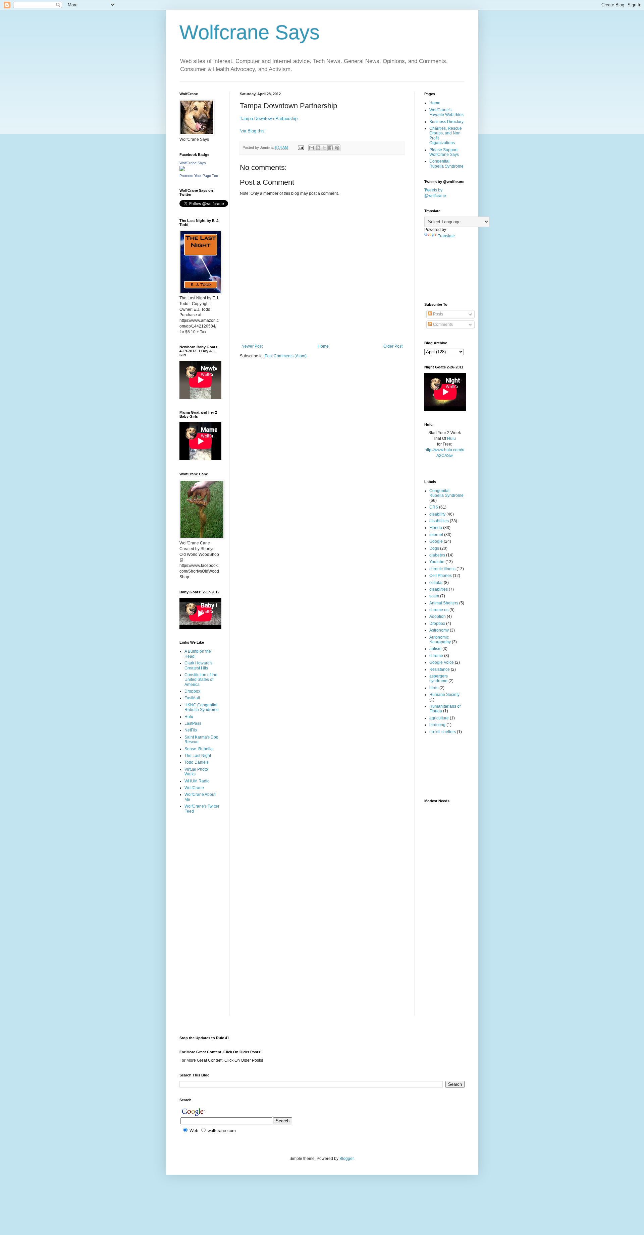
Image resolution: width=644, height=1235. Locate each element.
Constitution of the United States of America (200, 679)
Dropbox (192, 691)
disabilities (439, 521)
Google (436, 541)
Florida (435, 527)
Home (323, 346)
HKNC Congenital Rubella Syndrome (201, 707)
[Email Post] (300, 147)
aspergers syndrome (438, 678)
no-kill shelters (442, 731)
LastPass (192, 723)
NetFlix (190, 730)
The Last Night (197, 755)
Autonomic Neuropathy (440, 639)
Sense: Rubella (198, 749)
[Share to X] (324, 147)
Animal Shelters (443, 603)
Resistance (439, 669)
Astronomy (439, 630)
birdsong (437, 724)
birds (433, 688)
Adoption (437, 616)
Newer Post (252, 346)
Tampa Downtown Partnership (269, 118)
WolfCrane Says (192, 163)
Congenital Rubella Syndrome (446, 163)
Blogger (346, 1158)
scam (434, 596)
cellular (436, 582)
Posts (437, 314)
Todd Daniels (196, 762)
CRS (433, 507)
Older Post (392, 346)
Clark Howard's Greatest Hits (198, 665)
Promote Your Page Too (198, 176)
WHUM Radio (197, 781)
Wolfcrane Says (249, 32)
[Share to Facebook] (330, 147)
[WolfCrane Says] (182, 170)
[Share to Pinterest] (337, 147)
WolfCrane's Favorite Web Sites (446, 112)
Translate (446, 236)
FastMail (192, 698)
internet (436, 534)
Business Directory (446, 121)
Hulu (188, 716)
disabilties (438, 589)
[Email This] (311, 147)
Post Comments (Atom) (286, 356)
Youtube (436, 562)
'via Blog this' (252, 130)
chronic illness (442, 569)
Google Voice (441, 662)
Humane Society (444, 694)
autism (435, 648)
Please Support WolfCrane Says (444, 152)
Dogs (434, 548)
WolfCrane (194, 787)
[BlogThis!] (318, 147)
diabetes (437, 555)
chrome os (438, 609)
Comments (442, 324)
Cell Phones (440, 575)
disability (437, 514)
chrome (436, 655)
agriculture (439, 718)
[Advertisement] (200, 846)
